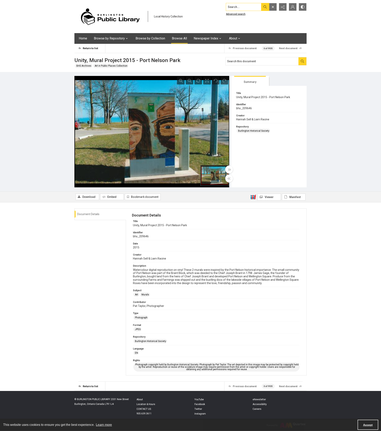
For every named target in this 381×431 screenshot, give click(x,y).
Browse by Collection (150, 38)
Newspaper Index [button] (206, 38)
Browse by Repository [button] (109, 38)
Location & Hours (146, 404)
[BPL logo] (110, 16)
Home (83, 38)
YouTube (199, 399)
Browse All (179, 38)
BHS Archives (83, 65)
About (140, 399)
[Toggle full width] (229, 169)
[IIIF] (253, 196)
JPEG (138, 329)
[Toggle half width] (229, 178)
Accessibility (260, 404)
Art (136, 294)
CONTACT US (144, 409)
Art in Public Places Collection (111, 65)
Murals (145, 294)
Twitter (198, 409)
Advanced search (235, 14)
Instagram (200, 413)
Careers (257, 409)
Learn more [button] (104, 424)
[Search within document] (302, 61)
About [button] (233, 38)
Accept (368, 424)
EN (136, 353)
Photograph (141, 317)
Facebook (199, 404)
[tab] (250, 81)
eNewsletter (259, 399)
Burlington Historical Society (253, 130)
